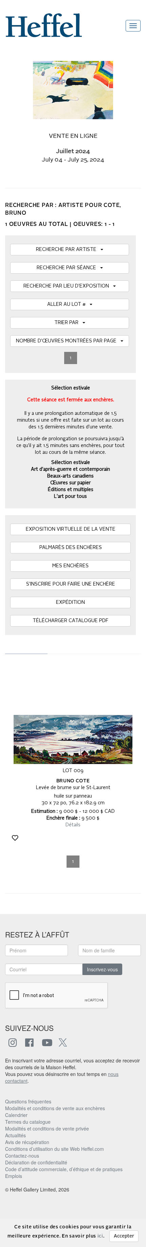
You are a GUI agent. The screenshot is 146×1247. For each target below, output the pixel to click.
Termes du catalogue (28, 1121)
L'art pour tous (70, 496)
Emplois (13, 1175)
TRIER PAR (68, 322)
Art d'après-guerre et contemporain (70, 469)
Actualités (15, 1135)
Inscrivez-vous (102, 969)
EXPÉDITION (70, 602)
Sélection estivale (70, 462)
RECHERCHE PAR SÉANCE (68, 268)
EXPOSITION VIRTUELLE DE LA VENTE (70, 529)
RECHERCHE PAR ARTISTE (68, 249)
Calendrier (16, 1115)
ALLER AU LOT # (68, 304)
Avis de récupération (27, 1142)
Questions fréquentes (28, 1101)
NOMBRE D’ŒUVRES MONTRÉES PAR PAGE (68, 341)
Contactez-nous (22, 1155)
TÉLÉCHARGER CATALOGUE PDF (70, 620)
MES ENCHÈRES (70, 566)
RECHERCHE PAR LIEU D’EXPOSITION (68, 286)
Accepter (124, 1236)
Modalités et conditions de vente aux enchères (55, 1108)
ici (100, 1236)
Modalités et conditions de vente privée (47, 1128)
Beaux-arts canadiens (70, 476)
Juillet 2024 (73, 151)
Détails (73, 825)
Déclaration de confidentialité (36, 1162)
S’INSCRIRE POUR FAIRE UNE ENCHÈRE (70, 584)
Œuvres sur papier (70, 483)
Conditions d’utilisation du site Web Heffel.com (54, 1148)
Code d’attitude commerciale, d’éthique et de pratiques (64, 1169)
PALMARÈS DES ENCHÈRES (70, 547)
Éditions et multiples (70, 489)
